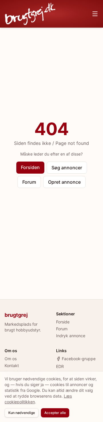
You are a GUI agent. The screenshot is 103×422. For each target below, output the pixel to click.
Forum (29, 182)
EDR (60, 366)
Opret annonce (64, 182)
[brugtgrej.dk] (30, 13)
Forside (63, 321)
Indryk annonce (70, 335)
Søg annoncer (67, 167)
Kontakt (12, 365)
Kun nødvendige (21, 413)
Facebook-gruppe (79, 358)
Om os (11, 358)
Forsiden (30, 167)
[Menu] (95, 13)
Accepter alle (55, 413)
